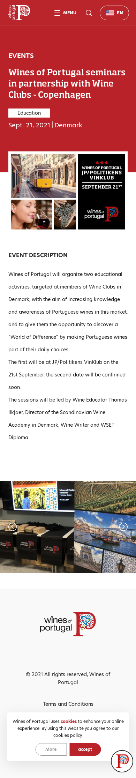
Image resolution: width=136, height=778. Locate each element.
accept (85, 749)
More (50, 749)
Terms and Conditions (68, 704)
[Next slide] (102, 527)
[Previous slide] (34, 527)
